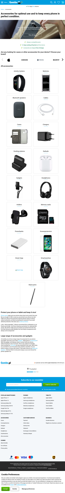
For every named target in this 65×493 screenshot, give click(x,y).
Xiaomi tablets (49, 403)
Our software (4, 445)
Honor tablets (49, 405)
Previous (2, 59)
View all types (32, 35)
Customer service (29, 417)
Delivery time (26, 425)
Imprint (24, 467)
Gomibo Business (50, 420)
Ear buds (13, 345)
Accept (5, 489)
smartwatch (33, 340)
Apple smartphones (28, 397)
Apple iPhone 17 (5, 397)
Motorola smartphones (28, 405)
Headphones (4, 431)
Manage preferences (28, 489)
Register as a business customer (54, 423)
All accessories (4, 436)
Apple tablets (49, 397)
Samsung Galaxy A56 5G (7, 405)
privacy (12, 484)
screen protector (23, 321)
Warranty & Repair (27, 433)
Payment (25, 420)
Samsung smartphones (29, 400)
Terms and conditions (42, 467)
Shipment (25, 428)
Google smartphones (28, 408)
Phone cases (4, 315)
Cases (2, 420)
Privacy (19, 467)
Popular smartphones (8, 395)
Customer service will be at (49, 362)
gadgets (20, 340)
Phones (25, 395)
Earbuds (3, 428)
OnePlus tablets (49, 408)
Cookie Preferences (31, 468)
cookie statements (21, 484)
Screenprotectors (5, 423)
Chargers (3, 425)
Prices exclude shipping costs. (48, 463)
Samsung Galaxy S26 (6, 403)
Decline (14, 489)
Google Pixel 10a (5, 408)
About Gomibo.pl (12, 467)
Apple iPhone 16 (5, 400)
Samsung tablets (50, 400)
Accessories (8, 9)
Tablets (48, 395)
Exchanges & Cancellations (29, 431)
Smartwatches (4, 433)
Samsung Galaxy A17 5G (7, 413)
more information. (47, 465)
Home (2, 9)
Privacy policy (4, 448)
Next (62, 59)
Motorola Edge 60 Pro (6, 411)
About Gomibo (4, 443)
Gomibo (3, 440)
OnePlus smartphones (28, 403)
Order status (26, 423)
